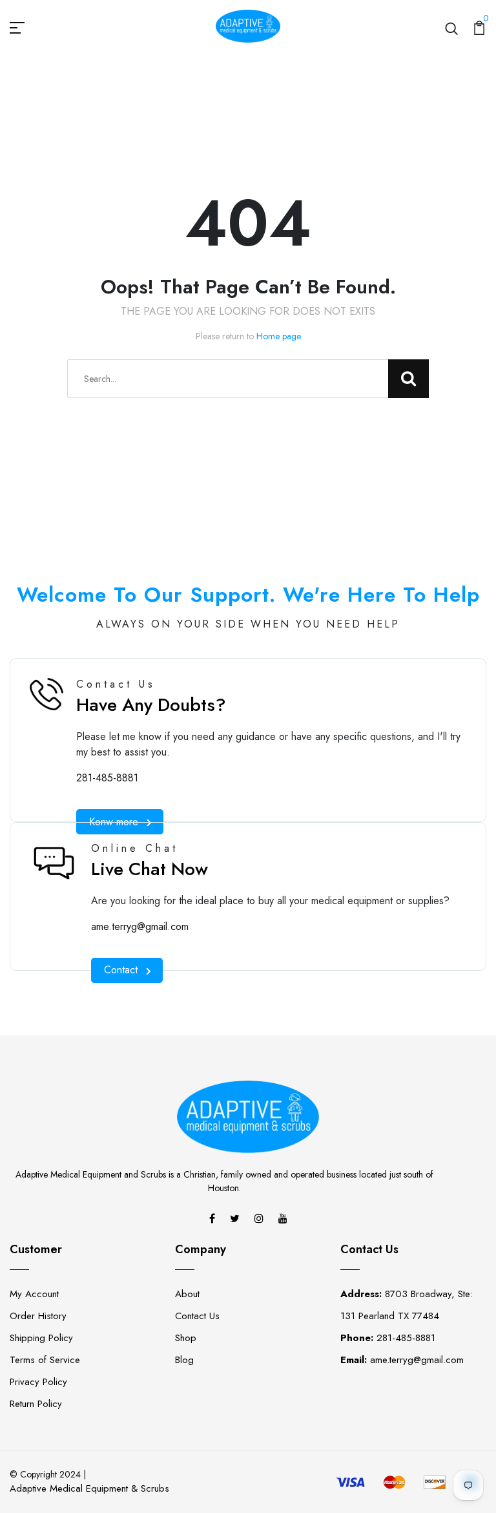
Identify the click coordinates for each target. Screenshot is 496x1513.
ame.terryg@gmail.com (140, 926)
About (187, 1294)
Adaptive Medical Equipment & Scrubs (89, 1488)
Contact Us (197, 1316)
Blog (184, 1360)
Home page (278, 336)
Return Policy (36, 1404)
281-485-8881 (107, 777)
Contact (121, 969)
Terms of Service (45, 1360)
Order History (38, 1316)
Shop (185, 1338)
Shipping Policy (41, 1338)
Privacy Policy (38, 1382)
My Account (34, 1294)
